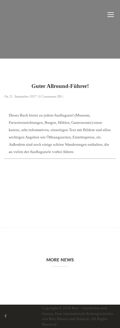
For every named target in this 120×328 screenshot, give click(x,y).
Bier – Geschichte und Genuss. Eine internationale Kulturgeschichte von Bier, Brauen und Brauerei (77, 313)
